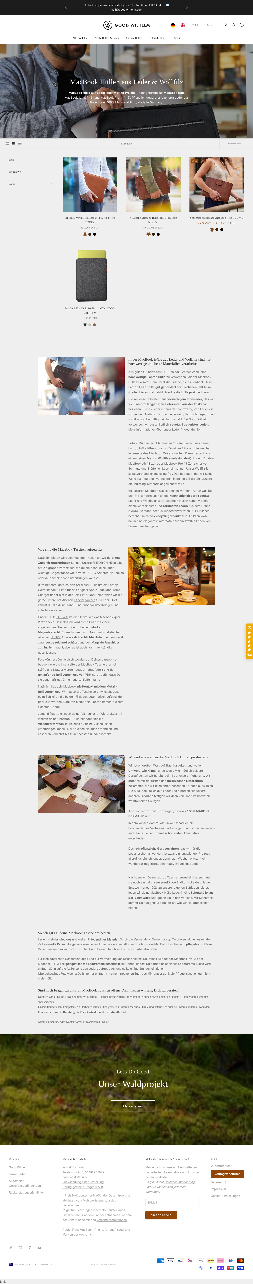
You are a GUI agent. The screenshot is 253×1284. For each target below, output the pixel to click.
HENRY (56, 637)
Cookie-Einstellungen (225, 1196)
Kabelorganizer (84, 600)
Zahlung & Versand (75, 1177)
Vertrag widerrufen (227, 1174)
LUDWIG (62, 617)
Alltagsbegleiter (158, 37)
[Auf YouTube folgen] (39, 1248)
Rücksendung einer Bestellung (83, 1182)
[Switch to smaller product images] (13, 144)
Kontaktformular (73, 1167)
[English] (184, 25)
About (177, 37)
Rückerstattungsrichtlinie (26, 1192)
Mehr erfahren (133, 1106)
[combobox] (174, 25)
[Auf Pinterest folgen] (30, 1248)
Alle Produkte (79, 37)
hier (198, 429)
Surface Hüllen (134, 37)
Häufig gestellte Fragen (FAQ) (82, 1187)
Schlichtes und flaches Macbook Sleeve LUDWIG (217, 217)
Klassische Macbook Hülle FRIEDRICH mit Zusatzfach (153, 220)
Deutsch (210, 25)
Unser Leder (17, 1174)
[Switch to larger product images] (7, 144)
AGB (214, 1159)
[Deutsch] (174, 25)
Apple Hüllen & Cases (107, 37)
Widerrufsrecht (221, 1166)
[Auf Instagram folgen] (20, 1248)
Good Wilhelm (18, 1167)
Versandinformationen (111, 1220)
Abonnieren (161, 1215)
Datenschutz (219, 1182)
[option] (184, 25)
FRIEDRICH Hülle (104, 562)
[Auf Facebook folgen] (11, 1248)
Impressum (218, 1189)
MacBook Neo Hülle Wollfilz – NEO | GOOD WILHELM (90, 310)
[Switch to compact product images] (19, 144)
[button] (249, 641)
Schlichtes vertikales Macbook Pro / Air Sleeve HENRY (90, 220)
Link (3, 1281)
